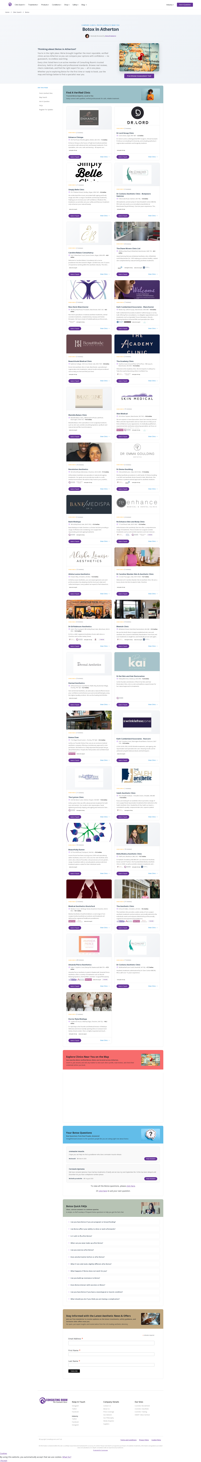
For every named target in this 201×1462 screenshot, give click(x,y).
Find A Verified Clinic (46, 93)
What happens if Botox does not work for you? (89, 1271)
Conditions (56, 5)
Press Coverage (108, 1412)
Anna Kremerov (110, 36)
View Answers (150, 1159)
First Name (74, 1350)
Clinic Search (20, 5)
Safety (75, 5)
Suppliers (106, 1424)
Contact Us (107, 1406)
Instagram (75, 1406)
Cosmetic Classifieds (142, 1409)
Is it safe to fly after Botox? (81, 1236)
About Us (106, 1409)
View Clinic (104, 157)
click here (130, 1186)
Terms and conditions (128, 1440)
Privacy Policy (144, 1440)
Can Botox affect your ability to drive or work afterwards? (93, 1229)
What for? (66, 1457)
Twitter (74, 1409)
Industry (170, 5)
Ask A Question (185, 4)
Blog (84, 5)
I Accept (3, 1460)
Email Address (75, 1339)
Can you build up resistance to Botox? (85, 1278)
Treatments (33, 5)
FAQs (41, 105)
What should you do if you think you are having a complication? (95, 1299)
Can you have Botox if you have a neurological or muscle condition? (97, 1292)
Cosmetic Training (141, 1412)
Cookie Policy (156, 1440)
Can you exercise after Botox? (82, 1250)
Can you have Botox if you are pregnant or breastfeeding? (93, 1222)
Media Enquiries (108, 1421)
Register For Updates (46, 110)
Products (45, 5)
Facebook (75, 1412)
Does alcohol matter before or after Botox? (88, 1257)
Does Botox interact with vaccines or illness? (88, 1285)
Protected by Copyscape (100, 1450)
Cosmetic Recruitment (142, 1406)
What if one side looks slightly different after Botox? (91, 1264)
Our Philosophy (108, 1418)
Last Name (74, 1361)
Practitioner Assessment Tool (139, 76)
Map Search (43, 97)
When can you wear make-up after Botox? (87, 1243)
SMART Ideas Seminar (142, 1415)
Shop (67, 5)
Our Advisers (107, 1415)
